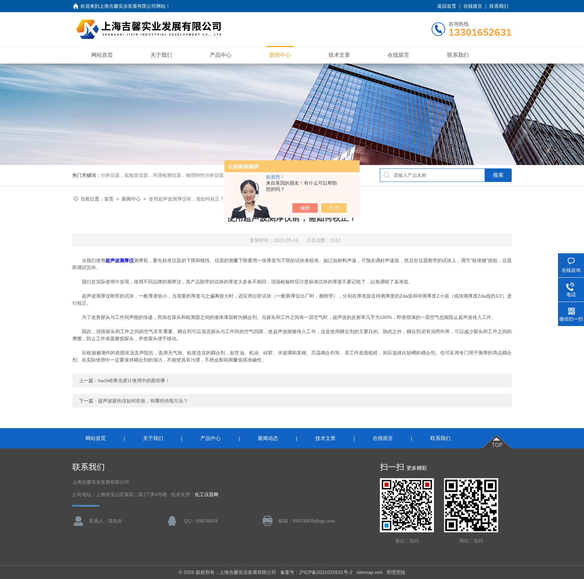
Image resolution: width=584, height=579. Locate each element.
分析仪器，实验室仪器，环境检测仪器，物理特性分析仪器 (162, 175)
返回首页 (446, 6)
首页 (109, 199)
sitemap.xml (369, 572)
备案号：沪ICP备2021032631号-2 (316, 572)
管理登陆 (395, 572)
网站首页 (102, 55)
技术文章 (339, 55)
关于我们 (161, 55)
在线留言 (472, 6)
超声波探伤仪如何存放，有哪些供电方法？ (143, 400)
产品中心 (221, 55)
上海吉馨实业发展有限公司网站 (132, 6)
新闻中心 (280, 55)
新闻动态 (268, 438)
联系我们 (498, 6)
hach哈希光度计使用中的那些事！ (134, 380)
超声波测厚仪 (119, 260)
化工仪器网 (206, 494)
